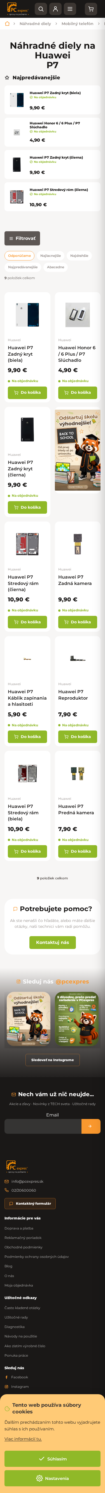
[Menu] (70, 9)
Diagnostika (14, 1327)
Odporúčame (19, 256)
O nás (9, 1276)
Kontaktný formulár (33, 1203)
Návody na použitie (20, 1336)
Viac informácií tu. (23, 1439)
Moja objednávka (18, 1285)
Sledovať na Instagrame (52, 1060)
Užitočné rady (16, 1317)
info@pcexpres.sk (27, 1181)
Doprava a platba (18, 1228)
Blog (8, 1266)
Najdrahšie (79, 256)
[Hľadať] (41, 9)
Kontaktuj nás (52, 942)
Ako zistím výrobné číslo (24, 1346)
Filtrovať (26, 238)
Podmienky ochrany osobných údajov (36, 1257)
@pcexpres (72, 981)
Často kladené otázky (22, 1308)
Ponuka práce (16, 1355)
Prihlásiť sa (91, 1126)
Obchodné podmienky (23, 1247)
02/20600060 (23, 1190)
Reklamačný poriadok (22, 1238)
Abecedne (55, 267)
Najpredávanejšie (23, 267)
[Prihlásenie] (55, 9)
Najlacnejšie (50, 256)
